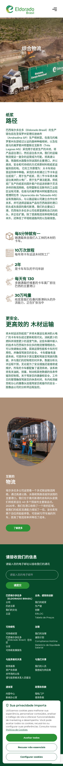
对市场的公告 (12, 673)
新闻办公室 (11, 697)
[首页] (20, 9)
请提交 (17, 585)
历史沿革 (10, 606)
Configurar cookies (31, 756)
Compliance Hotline (46, 641)
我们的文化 (11, 609)
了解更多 (18, 528)
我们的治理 (40, 633)
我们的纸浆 (40, 602)
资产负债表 (11, 669)
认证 (8, 646)
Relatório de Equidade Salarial (47, 646)
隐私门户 (39, 693)
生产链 (38, 606)
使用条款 (39, 697)
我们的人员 (40, 666)
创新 (37, 609)
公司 (8, 602)
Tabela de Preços (44, 617)
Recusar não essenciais (31, 747)
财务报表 (10, 666)
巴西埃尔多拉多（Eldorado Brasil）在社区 (19, 640)
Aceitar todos (31, 737)
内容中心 (10, 693)
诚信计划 (39, 637)
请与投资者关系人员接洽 (18, 677)
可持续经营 (11, 633)
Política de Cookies (16, 729)
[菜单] (54, 9)
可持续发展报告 (14, 650)
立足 (8, 613)
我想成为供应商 (43, 669)
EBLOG (39, 613)
